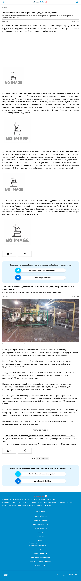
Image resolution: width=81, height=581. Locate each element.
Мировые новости (40, 524)
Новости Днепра (40, 516)
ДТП (40, 549)
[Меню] (3, 2)
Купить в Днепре (40, 553)
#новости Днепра (42, 458)
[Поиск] (77, 2)
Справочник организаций (40, 561)
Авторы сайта (40, 565)
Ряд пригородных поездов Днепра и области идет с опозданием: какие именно (40, 436)
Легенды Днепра (40, 528)
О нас (40, 540)
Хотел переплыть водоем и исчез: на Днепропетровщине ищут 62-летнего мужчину (41, 444)
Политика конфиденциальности (37, 544)
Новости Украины (40, 520)
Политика (40, 536)
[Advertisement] (38, 49)
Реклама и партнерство (40, 557)
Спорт (40, 532)
